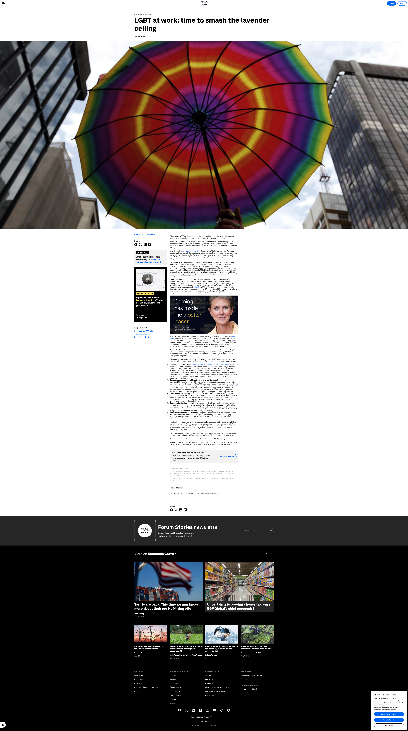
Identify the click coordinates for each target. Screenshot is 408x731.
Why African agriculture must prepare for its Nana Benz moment (256, 647)
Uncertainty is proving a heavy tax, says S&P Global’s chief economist (238, 606)
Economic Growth (143, 15)
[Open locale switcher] (3, 724)
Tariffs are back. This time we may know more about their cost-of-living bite (166, 606)
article (191, 251)
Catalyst (197, 287)
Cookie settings (389, 726)
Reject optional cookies (389, 714)
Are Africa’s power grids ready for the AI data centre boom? (149, 647)
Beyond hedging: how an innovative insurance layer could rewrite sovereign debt (221, 648)
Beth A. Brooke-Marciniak (144, 235)
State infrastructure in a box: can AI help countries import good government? (186, 648)
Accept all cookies (389, 720)
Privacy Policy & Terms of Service (204, 717)
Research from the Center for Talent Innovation (211, 365)
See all (270, 554)
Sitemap (204, 721)
